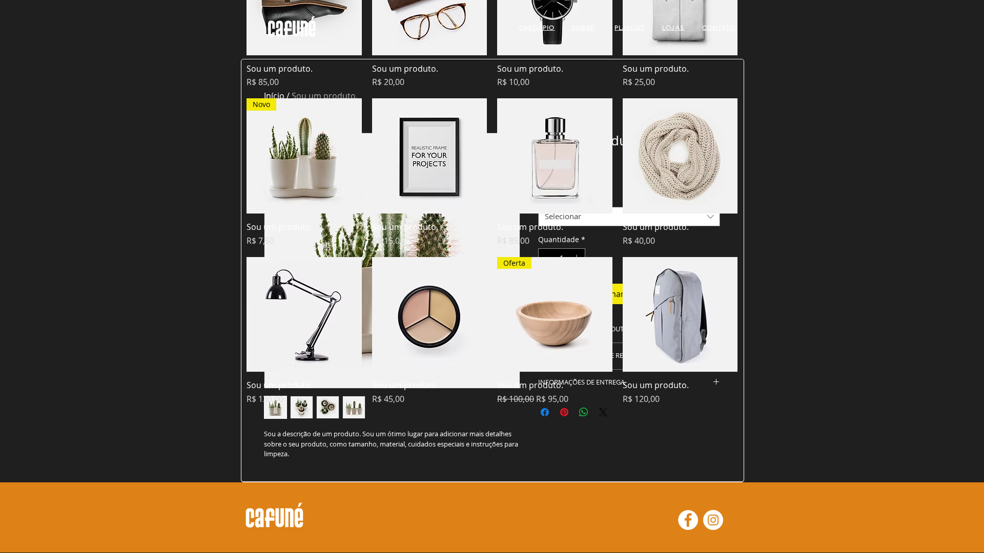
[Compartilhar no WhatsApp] (584, 412)
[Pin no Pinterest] (564, 412)
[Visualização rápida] (429, 156)
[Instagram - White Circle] (713, 520)
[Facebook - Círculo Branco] (688, 520)
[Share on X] (603, 412)
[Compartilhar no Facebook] (545, 412)
